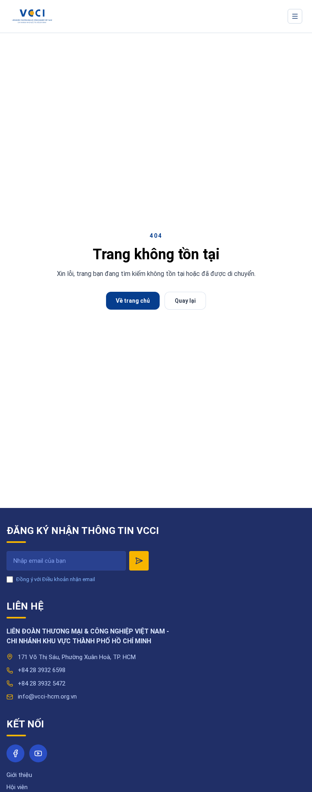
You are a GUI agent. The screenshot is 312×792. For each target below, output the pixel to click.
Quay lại (185, 300)
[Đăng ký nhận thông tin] (139, 561)
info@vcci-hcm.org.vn (47, 696)
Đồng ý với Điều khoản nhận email (55, 579)
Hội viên (17, 787)
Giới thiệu (19, 775)
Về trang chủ (133, 300)
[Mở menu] (295, 16)
